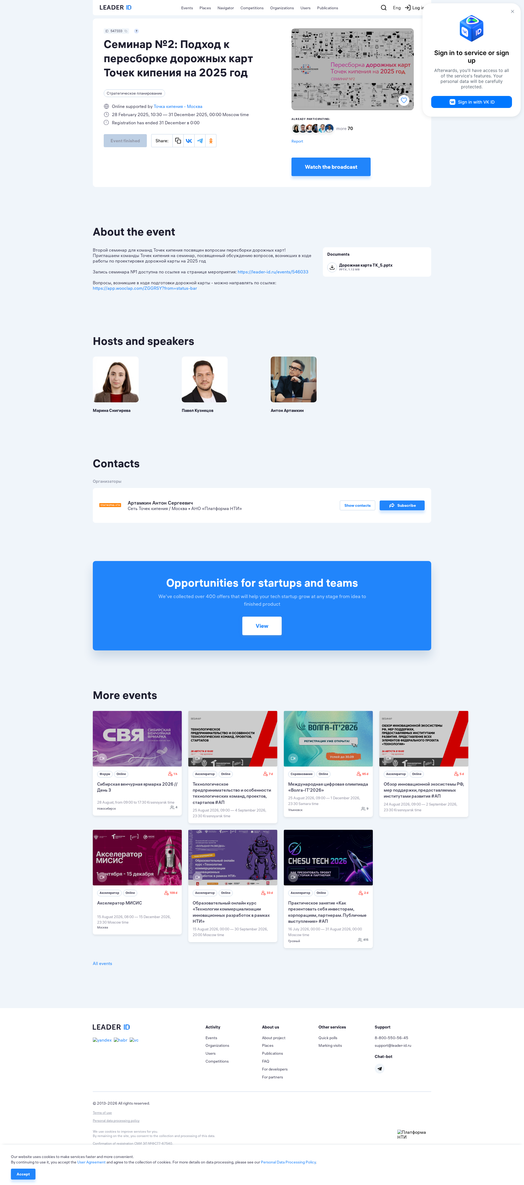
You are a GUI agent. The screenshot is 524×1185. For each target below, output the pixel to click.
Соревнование (301, 774)
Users (305, 7)
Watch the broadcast (331, 166)
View (262, 625)
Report (297, 141)
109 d (173, 893)
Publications (327, 7)
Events (187, 7)
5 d (462, 774)
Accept (23, 1174)
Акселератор (205, 774)
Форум (105, 774)
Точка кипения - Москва (178, 106)
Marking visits (330, 1045)
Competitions (252, 7)
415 (365, 940)
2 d (366, 893)
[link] (137, 763)
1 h (175, 774)
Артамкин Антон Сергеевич (160, 503)
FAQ (265, 1061)
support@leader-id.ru (393, 1045)
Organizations (282, 7)
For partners (272, 1077)
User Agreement (91, 1162)
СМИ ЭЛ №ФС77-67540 (153, 1143)
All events (102, 963)
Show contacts (357, 505)
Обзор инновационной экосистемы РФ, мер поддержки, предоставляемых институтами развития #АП (424, 790)
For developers (275, 1069)
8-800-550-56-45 (391, 1037)
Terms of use (102, 1113)
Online (121, 774)
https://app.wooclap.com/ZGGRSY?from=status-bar (145, 288)
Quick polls (327, 1037)
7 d (271, 774)
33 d (270, 893)
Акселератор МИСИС (119, 903)
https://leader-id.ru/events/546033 (273, 272)
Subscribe (406, 505)
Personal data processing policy (116, 1120)
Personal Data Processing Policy (288, 1162)
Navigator (226, 7)
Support (383, 1027)
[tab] (234, 1027)
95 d (365, 774)
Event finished (125, 140)
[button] (234, 1027)
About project (273, 1037)
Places (205, 7)
